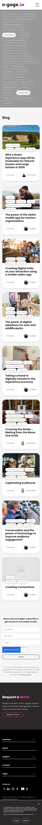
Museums (22, 51)
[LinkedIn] (9, 790)
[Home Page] (13, 4)
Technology (29, 14)
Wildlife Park (18, 66)
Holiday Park (25, 82)
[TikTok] (28, 790)
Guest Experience (11, 56)
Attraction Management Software (18, 19)
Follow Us (6, 784)
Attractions (9, 35)
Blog (6, 117)
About (5, 748)
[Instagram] (14, 790)
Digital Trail (9, 61)
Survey (17, 98)
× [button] (38, 804)
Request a (15, 697)
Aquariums (8, 51)
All (5, 14)
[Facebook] (18, 790)
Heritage (8, 45)
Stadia (7, 98)
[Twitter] (4, 790)
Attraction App (10, 30)
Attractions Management (15, 40)
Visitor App (23, 35)
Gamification (9, 82)
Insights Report (10, 87)
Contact (6, 765)
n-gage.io (15, 14)
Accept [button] (16, 821)
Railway (25, 87)
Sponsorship (23, 93)
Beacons (26, 56)
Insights (6, 756)
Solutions (6, 739)
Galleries (20, 77)
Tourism (28, 98)
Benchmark (9, 72)
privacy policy (26, 674)
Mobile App (20, 45)
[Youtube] (23, 790)
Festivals (8, 77)
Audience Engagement (13, 24)
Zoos (23, 30)
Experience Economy (27, 61)
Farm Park (23, 72)
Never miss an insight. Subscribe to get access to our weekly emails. (21, 620)
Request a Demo (12, 714)
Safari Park (8, 93)
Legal (4, 773)
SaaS (6, 66)
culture (7, 103)
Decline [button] (25, 821)
